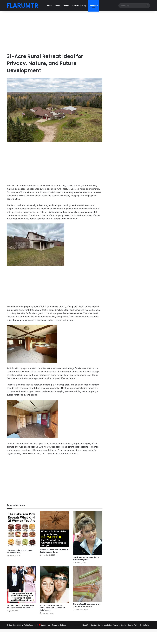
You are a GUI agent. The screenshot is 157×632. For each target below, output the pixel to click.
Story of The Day (79, 5)
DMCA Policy (145, 625)
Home (49, 5)
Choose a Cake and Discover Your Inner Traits (20, 551)
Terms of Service (119, 625)
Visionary (94, 5)
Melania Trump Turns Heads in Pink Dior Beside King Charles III (20, 606)
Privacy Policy (106, 625)
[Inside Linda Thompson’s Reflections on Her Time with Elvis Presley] (54, 584)
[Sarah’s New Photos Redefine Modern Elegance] (87, 533)
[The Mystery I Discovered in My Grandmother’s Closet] (87, 584)
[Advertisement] (54, 32)
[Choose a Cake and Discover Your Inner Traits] (21, 529)
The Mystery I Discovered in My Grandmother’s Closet (86, 605)
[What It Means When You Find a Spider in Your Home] (54, 529)
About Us (85, 625)
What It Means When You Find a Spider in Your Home (54, 550)
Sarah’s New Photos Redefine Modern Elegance (86, 558)
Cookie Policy (133, 625)
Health (66, 5)
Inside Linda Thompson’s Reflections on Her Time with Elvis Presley (52, 607)
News (57, 5)
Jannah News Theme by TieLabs (53, 625)
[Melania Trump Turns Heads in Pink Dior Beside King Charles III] (21, 584)
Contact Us (95, 625)
